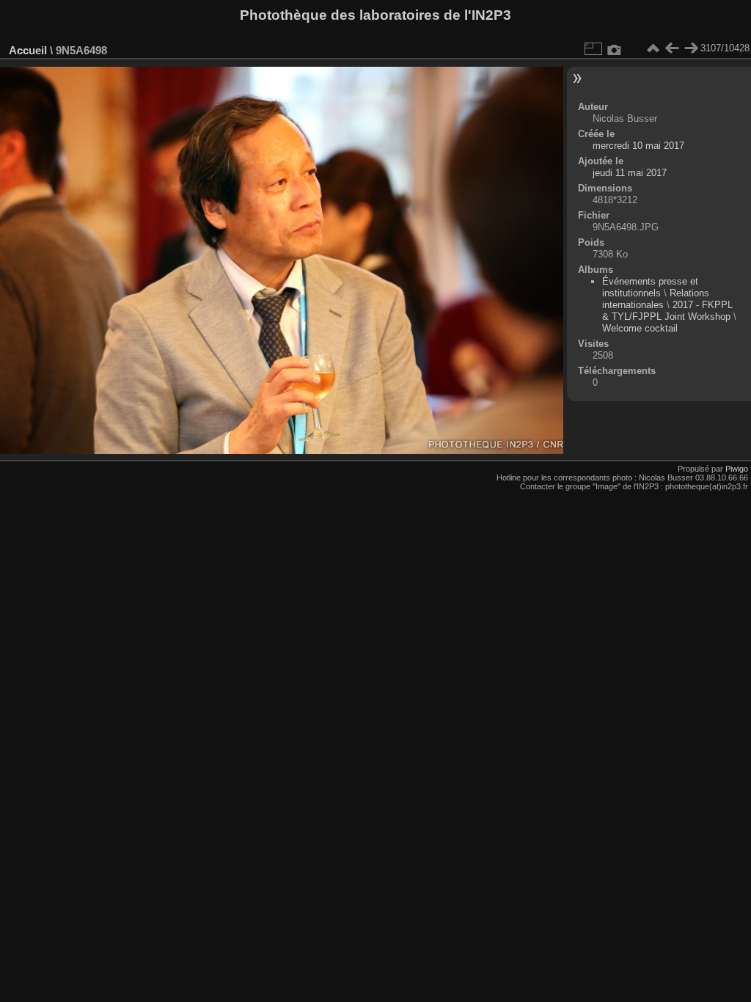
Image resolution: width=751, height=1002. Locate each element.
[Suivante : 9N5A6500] (690, 48)
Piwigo (736, 468)
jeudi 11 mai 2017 (630, 172)
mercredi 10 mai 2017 (638, 145)
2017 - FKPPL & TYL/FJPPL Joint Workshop (667, 310)
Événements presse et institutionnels (650, 287)
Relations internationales (655, 299)
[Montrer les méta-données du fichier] (614, 48)
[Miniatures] (652, 48)
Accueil (28, 50)
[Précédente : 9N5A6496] (671, 48)
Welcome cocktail (640, 328)
